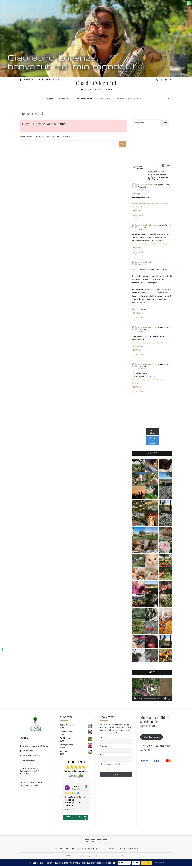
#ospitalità (136, 207)
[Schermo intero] (169, 698)
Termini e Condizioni (129, 849)
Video (138, 211)
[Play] (135, 698)
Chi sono (133, 99)
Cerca (164, 122)
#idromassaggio (138, 346)
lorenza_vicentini (28, 760)
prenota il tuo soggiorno (151, 737)
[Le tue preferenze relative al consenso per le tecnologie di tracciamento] (2, 649)
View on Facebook (137, 215)
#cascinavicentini (139, 203)
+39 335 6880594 (29, 80)
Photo (138, 313)
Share (135, 217)
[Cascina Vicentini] (139, 168)
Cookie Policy (108, 849)
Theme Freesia (101, 856)
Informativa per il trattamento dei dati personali (75, 849)
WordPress (122, 856)
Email (102, 755)
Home (50, 99)
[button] (152, 689)
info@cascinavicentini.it (50, 80)
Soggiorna (64, 99)
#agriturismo (162, 203)
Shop (118, 99)
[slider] (150, 698)
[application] (152, 689)
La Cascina (102, 99)
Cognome (104, 746)
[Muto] (165, 698)
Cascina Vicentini (96, 83)
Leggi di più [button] (69, 809)
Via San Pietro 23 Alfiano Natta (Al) (35, 746)
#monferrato (151, 203)
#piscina (144, 207)
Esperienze (83, 99)
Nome (102, 737)
